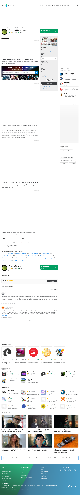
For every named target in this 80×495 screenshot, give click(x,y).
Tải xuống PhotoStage (7, 258)
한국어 (34, 485)
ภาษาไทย (3, 487)
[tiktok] (66, 470)
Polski (43, 485)
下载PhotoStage (45, 253)
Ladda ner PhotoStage (7, 260)
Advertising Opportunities (26, 477)
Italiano (28, 485)
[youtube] (74, 470)
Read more (4, 301)
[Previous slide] (2, 77)
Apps (43, 5)
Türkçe (7, 487)
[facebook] (47, 80)
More (30, 320)
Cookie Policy (43, 476)
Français (17, 485)
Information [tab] (5, 37)
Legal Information (44, 471)
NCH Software (44, 51)
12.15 (43, 58)
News (59, 5)
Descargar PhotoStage (47, 258)
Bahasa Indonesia (22, 485)
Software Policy (24, 475)
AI (54, 5)
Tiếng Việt (11, 487)
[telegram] (76, 470)
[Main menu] (2, 5)
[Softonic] (10, 5)
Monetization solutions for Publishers (26, 470)
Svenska (55, 485)
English (9, 485)
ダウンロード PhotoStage (7, 253)
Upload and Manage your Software (26, 473)
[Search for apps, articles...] (72, 5)
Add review (49, 83)
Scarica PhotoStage (33, 255)
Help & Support (5, 473)
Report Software (46, 86)
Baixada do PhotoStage (7, 255)
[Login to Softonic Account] (77, 5)
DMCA (42, 469)
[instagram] (64, 470)
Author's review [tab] (21, 37)
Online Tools (4, 480)
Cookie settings (44, 478)
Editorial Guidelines (5, 476)
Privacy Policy (43, 474)
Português (47, 485)
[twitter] (49, 80)
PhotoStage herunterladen (46, 255)
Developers (66, 5)
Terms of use (43, 473)
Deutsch (5, 485)
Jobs (3, 474)
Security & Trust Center (6, 471)
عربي (3, 485)
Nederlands (39, 485)
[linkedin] (71, 470)
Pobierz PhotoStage (20, 255)
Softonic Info (4, 469)
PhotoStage (17, 30)
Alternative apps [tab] (13, 37)
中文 (14, 487)
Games (48, 5)
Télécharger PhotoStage (20, 258)
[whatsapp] (52, 80)
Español (13, 485)
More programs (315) (52, 51)
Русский (51, 485)
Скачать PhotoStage (34, 258)
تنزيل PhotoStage (19, 260)
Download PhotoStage (21, 253)
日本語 (31, 485)
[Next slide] (38, 77)
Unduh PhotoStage (34, 253)
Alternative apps (46, 88)
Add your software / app (7, 478)
